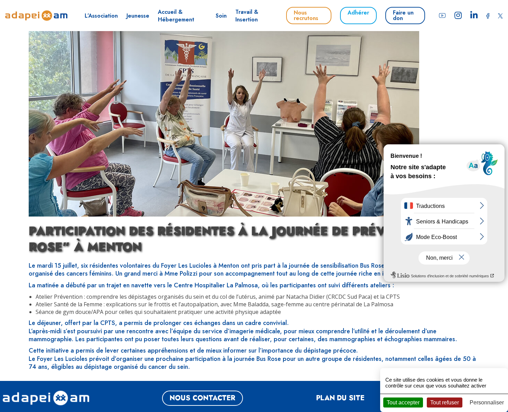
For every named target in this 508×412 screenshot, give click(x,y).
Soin (221, 16)
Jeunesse (137, 16)
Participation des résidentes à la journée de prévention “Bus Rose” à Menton (249, 239)
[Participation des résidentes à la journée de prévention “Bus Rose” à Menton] (224, 213)
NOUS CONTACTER (202, 398)
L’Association (101, 16)
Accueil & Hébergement (176, 15)
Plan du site (340, 398)
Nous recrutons (306, 15)
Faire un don (403, 15)
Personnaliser (487, 402)
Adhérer (358, 13)
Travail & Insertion (246, 15)
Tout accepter (403, 402)
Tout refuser (444, 402)
